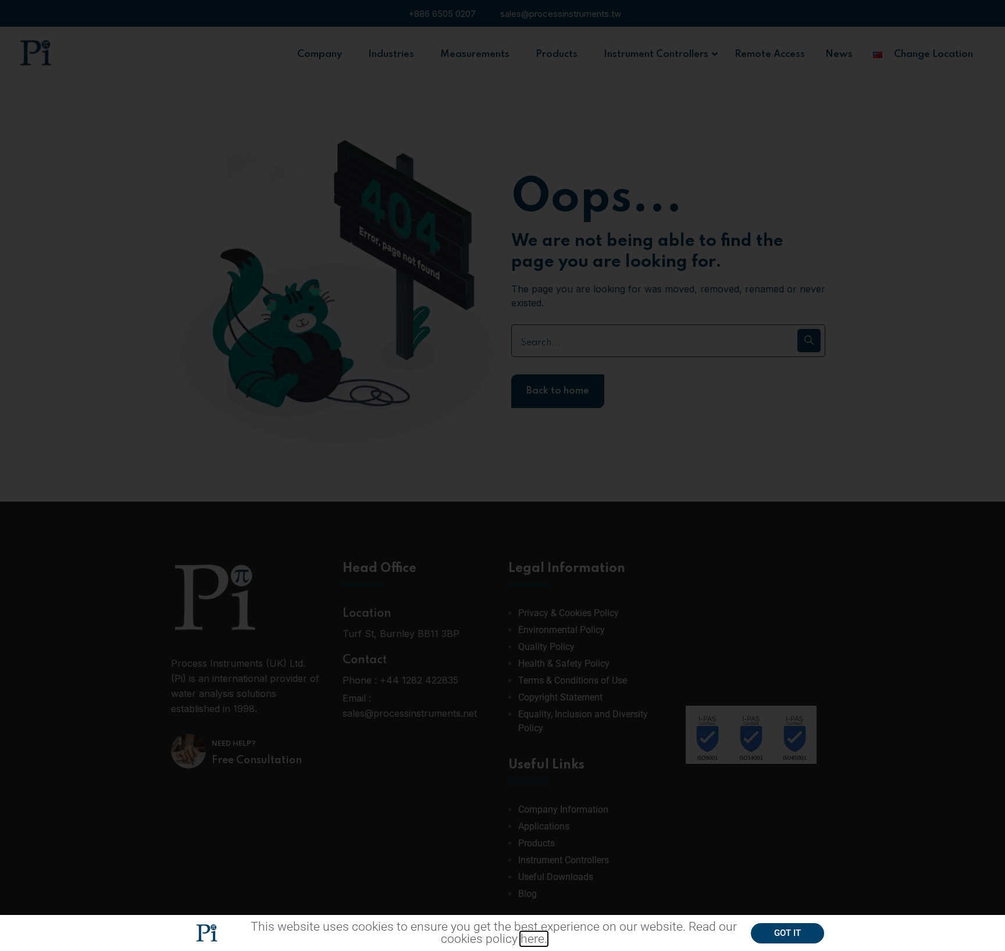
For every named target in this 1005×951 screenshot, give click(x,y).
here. (534, 939)
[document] (502, 475)
